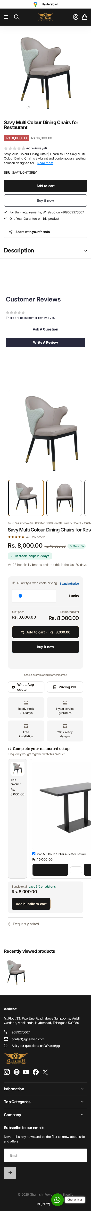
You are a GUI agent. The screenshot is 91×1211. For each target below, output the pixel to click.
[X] (45, 1072)
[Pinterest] (16, 1072)
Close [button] (45, 1088)
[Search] (16, 17)
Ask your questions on (36, 1046)
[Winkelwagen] (84, 17)
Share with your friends (33, 232)
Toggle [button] (85, 251)
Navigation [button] (6, 17)
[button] (25, 148)
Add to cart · (48, 632)
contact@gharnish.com (28, 1039)
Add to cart (45, 186)
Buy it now (45, 200)
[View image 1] (26, 498)
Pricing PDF (68, 687)
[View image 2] (64, 498)
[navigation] (37, 106)
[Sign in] (75, 17)
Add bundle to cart (31, 904)
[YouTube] (26, 1072)
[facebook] (36, 1072)
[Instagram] (7, 1072)
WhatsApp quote (25, 686)
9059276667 (21, 1032)
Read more (45, 163)
